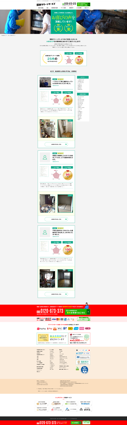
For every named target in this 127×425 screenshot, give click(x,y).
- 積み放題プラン (52, 356)
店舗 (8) (79, 119)
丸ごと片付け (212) (81, 82)
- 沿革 (60, 352)
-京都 (37, 357)
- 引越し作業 (51, 358)
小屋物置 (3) (79, 118)
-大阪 (37, 356)
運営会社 (60, 349)
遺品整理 (54, 79)
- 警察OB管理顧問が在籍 (63, 356)
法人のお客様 (39, 361)
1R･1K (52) (79, 98)
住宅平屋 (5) (79, 114)
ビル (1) (79, 110)
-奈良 (37, 359)
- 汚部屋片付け (52, 363)
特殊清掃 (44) (80, 85)
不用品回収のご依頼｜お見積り (64, 366)
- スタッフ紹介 (61, 353)
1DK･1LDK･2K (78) (81, 96)
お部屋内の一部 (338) (81, 107)
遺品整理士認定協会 (41, 342)
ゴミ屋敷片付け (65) (81, 79)
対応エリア (87, 7)
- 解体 (50, 360)
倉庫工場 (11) (80, 115)
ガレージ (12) (80, 108)
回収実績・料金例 (54, 7)
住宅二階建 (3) (80, 112)
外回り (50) (79, 116)
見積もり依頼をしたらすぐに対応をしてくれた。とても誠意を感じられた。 (62, 157)
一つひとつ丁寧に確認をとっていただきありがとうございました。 (62, 82)
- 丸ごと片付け (52, 352)
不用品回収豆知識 (39, 368)
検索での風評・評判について (63, 369)
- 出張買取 (51, 362)
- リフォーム (51, 359)
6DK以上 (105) (80, 104)
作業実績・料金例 (39, 351)
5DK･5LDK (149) (80, 103)
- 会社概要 (60, 351)
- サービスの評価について (63, 363)
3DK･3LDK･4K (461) (81, 100)
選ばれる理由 (40, 7)
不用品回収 (79, 81)
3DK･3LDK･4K (60, 79)
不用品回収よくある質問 (40, 364)
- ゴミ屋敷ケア (52, 366)
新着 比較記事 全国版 (40, 366)
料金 (47, 7)
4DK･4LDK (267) (80, 102)
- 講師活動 (60, 355)
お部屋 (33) (79, 106)
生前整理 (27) (80, 86)
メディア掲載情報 (39, 362)
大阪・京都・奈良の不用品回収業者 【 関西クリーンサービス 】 (63, 418)
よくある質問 (79, 7)
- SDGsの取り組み (62, 360)
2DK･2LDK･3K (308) (81, 99)
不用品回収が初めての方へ (41, 349)
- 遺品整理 (51, 353)
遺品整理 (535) (80, 89)
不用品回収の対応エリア (40, 354)
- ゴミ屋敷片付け (52, 365)
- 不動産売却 (51, 355)
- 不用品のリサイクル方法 (63, 358)
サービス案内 (63, 7)
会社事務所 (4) (80, 111)
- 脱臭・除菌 (51, 369)
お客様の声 (71, 7)
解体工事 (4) (79, 87)
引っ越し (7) (79, 83)
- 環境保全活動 (61, 359)
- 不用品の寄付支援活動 (63, 362)
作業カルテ (38, 371)
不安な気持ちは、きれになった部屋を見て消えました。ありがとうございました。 (62, 232)
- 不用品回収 (51, 351)
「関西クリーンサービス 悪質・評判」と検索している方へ (63, 47)
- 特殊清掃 (51, 367)
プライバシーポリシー (62, 367)
